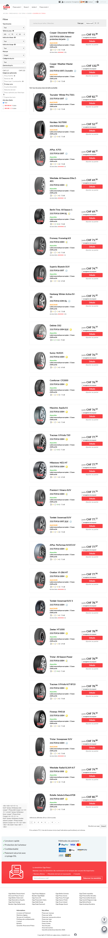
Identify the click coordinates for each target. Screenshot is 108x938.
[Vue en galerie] (98, 23)
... (48, 822)
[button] (104, 919)
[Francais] (81, 2)
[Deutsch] (83, 2)
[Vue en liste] (95, 23)
